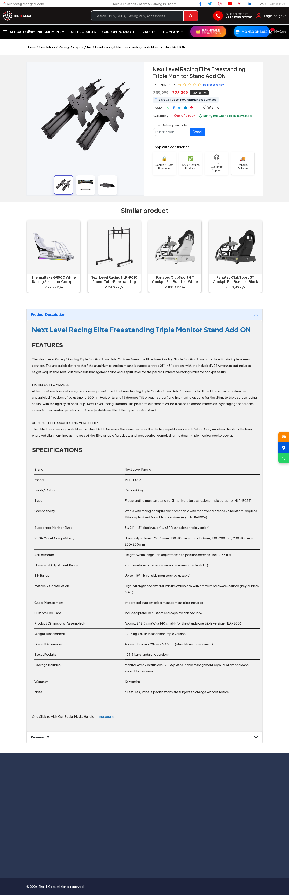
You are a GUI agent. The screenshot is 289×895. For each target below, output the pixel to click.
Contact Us (277, 3)
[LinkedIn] (249, 4)
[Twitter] (210, 4)
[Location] (283, 447)
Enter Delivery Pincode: (170, 125)
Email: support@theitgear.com (61, 787)
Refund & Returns (178, 810)
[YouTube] (230, 4)
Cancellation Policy (179, 784)
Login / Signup (275, 16)
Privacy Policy (175, 775)
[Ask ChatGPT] (122, 856)
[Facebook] (200, 4)
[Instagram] (220, 4)
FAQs (262, 3)
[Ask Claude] (133, 856)
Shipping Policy (176, 792)
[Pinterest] (239, 4)
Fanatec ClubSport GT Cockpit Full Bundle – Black (235, 279)
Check (198, 131)
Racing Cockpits (71, 47)
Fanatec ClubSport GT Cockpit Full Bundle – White (175, 279)
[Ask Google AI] (155, 856)
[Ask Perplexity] (166, 856)
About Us (123, 775)
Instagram (106, 716)
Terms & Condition (179, 801)
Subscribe (90, 834)
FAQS (120, 801)
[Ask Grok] (144, 856)
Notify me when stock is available (227, 116)
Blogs (120, 792)
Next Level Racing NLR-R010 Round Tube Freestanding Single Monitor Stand (114, 279)
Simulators (47, 47)
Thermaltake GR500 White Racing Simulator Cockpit (53, 279)
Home (31, 47)
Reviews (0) (41, 737)
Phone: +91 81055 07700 (56, 779)
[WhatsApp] (283, 458)
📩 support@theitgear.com (23, 3)
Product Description (48, 314)
